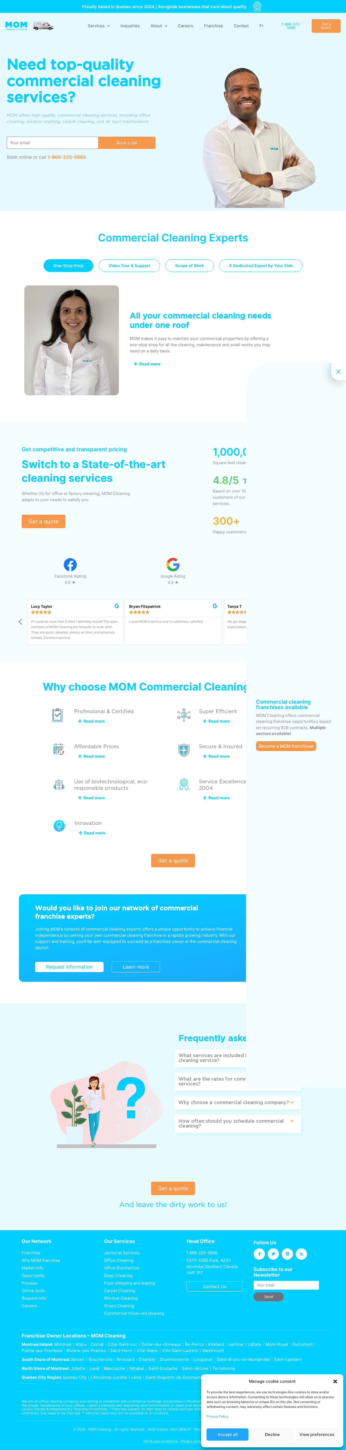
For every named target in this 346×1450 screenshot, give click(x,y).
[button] (335, 1381)
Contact (241, 25)
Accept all (228, 1434)
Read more (150, 363)
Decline (272, 1434)
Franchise (213, 25)
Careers (185, 25)
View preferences (317, 1434)
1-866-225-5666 (67, 157)
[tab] (68, 265)
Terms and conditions (160, 1441)
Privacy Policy (217, 1416)
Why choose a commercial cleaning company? (233, 1102)
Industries (130, 25)
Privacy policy (192, 1441)
